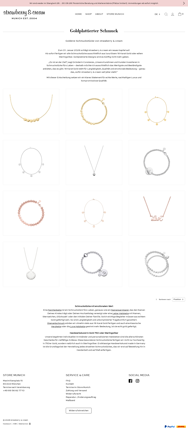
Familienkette (55, 310)
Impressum (7, 424)
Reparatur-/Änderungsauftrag (81, 397)
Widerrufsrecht (73, 394)
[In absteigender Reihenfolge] (156, 299)
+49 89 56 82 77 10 (14, 390)
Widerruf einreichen (78, 410)
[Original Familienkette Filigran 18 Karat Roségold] (94, 213)
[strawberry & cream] (24, 14)
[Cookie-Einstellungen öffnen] (31, 424)
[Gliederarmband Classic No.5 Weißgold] (157, 162)
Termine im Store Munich (78, 387)
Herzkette (56, 326)
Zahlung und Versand (76, 390)
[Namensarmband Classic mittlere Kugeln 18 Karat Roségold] (31, 213)
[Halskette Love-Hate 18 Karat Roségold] (157, 213)
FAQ (68, 380)
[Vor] (184, 3)
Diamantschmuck (56, 323)
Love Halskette (77, 326)
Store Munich (115, 14)
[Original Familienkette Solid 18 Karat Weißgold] (31, 162)
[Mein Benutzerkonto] (173, 14)
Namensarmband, (120, 310)
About (99, 14)
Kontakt (70, 384)
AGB (15, 424)
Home (78, 14)
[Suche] (166, 14)
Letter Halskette (121, 313)
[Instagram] (137, 381)
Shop (88, 14)
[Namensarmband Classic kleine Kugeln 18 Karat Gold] (94, 111)
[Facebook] (130, 381)
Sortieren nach (165, 299)
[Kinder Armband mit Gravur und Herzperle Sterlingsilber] (94, 264)
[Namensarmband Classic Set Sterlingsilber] (157, 264)
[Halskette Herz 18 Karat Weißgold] (94, 162)
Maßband (70, 400)
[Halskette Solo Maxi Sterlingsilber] (31, 264)
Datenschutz (23, 424)
